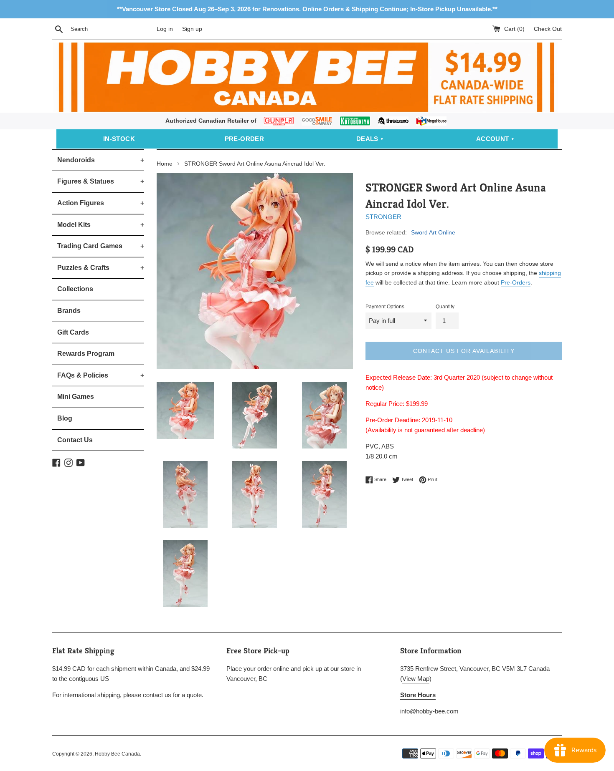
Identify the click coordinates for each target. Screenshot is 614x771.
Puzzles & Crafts (100, 267)
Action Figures (100, 203)
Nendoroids (100, 160)
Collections (75, 288)
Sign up (192, 29)
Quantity (445, 307)
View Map (415, 678)
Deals (367, 138)
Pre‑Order (244, 138)
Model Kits (100, 224)
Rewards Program (85, 353)
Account (492, 138)
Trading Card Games (100, 245)
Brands (69, 310)
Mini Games (75, 396)
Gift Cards (73, 332)
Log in (165, 29)
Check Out (548, 29)
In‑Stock (119, 138)
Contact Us (75, 439)
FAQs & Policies (100, 375)
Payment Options (384, 307)
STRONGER (383, 216)
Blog (64, 418)
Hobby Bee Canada (117, 754)
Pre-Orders (515, 282)
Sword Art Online (433, 232)
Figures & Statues (100, 181)
